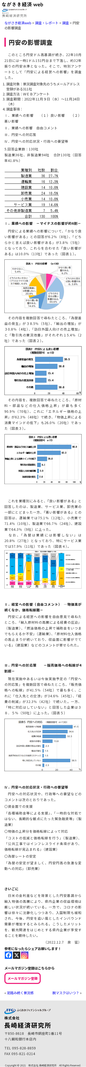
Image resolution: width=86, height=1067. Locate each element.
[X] (16, 955)
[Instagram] (24, 955)
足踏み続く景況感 (20, 992)
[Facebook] (8, 955)
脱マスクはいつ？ (65, 992)
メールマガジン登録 (23, 978)
